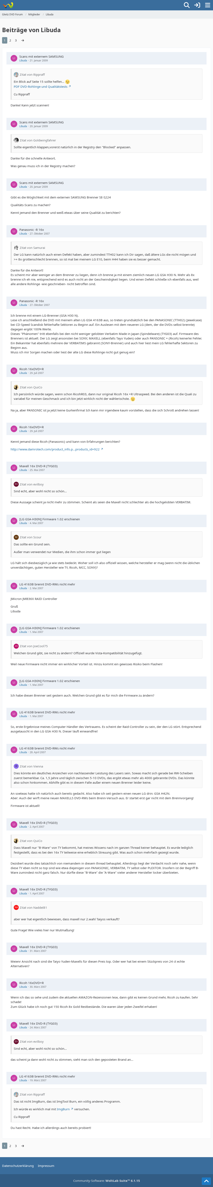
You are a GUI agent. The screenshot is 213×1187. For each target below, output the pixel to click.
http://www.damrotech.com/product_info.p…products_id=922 (55, 449)
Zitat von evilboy (32, 484)
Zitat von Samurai (32, 248)
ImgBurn (63, 1109)
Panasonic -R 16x (31, 229)
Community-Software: (106, 1180)
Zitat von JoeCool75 (34, 646)
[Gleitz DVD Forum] (7, 5)
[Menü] (207, 5)
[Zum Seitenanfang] (206, 1181)
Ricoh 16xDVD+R (31, 369)
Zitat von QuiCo (31, 387)
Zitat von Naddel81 (33, 907)
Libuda (23, 60)
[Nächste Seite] (22, 40)
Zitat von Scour (30, 537)
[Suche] (187, 5)
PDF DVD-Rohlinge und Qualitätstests (40, 86)
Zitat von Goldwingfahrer (38, 140)
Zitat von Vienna (31, 766)
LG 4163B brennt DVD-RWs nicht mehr (47, 584)
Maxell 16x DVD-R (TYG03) (38, 466)
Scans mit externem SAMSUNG (41, 56)
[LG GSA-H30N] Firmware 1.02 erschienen (49, 519)
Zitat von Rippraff (32, 74)
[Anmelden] (197, 5)
